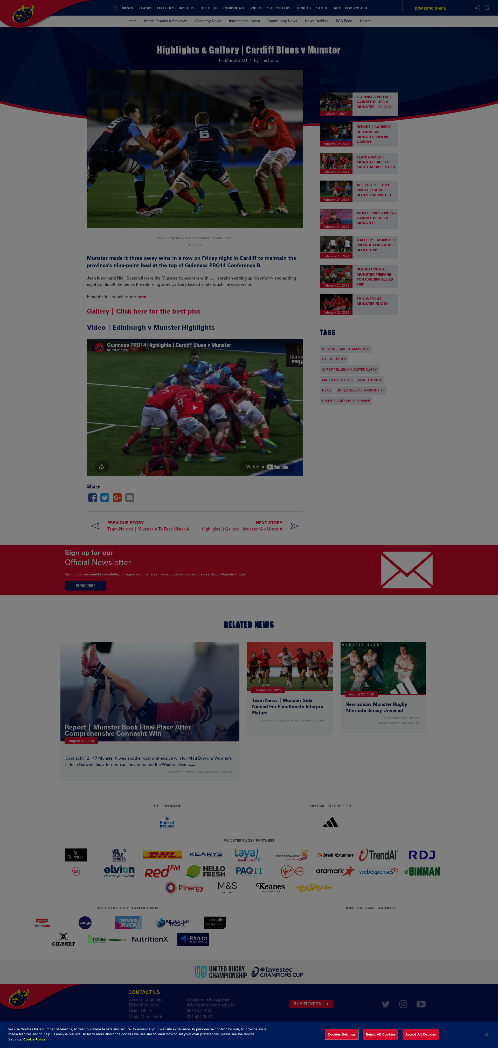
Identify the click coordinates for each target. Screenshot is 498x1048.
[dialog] (249, 1035)
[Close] (486, 1034)
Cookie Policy (34, 1039)
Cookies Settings (342, 1034)
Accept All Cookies (420, 1034)
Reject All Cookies (380, 1034)
